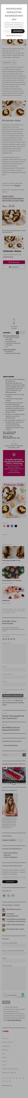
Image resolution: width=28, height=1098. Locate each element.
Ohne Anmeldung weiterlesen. (14, 35)
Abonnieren (18, 31)
